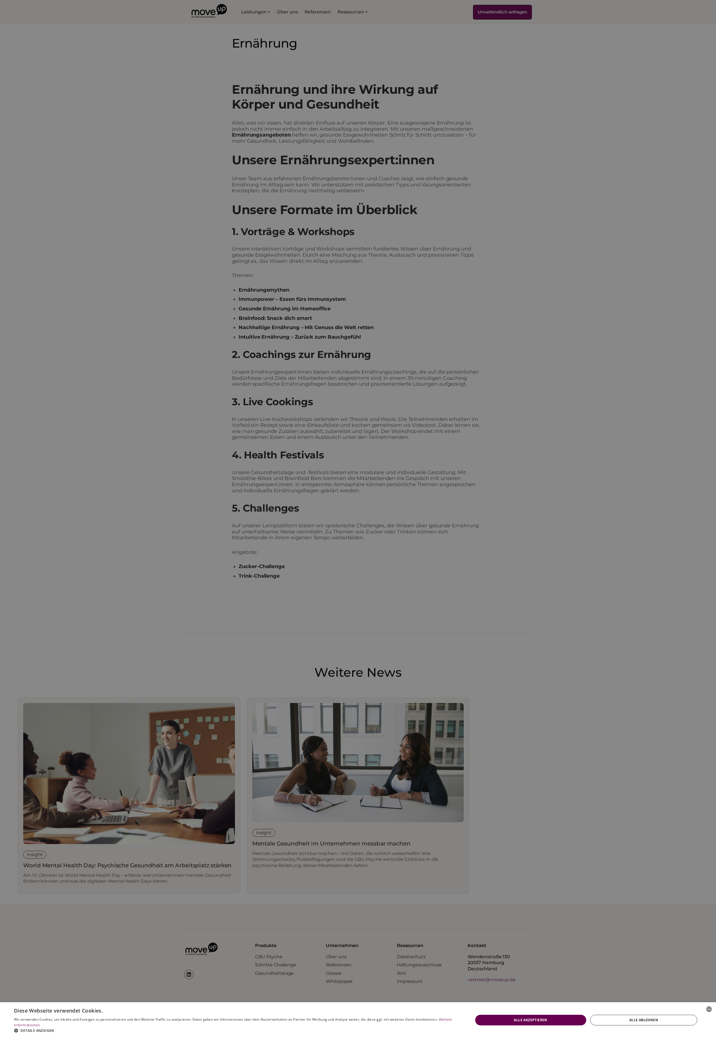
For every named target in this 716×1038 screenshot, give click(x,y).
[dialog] (358, 1020)
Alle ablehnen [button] (643, 1020)
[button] (237, 1031)
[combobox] (709, 1009)
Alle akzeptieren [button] (530, 1020)
